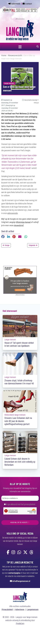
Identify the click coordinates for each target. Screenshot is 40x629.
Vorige (6, 245)
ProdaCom (20, 623)
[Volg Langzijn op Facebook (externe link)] (8, 552)
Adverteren (15, 3)
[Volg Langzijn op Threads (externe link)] (31, 552)
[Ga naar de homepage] (20, 30)
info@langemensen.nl (21, 581)
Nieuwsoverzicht (15, 55)
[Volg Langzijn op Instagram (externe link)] (13, 552)
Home (3, 55)
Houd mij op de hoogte (19, 522)
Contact (28, 3)
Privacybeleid (7, 609)
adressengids (12, 213)
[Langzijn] (20, 597)
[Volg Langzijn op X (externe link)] (25, 552)
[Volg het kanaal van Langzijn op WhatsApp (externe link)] (19, 552)
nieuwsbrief (19, 225)
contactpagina (14, 573)
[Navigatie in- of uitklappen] (20, 46)
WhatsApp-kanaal (23, 222)
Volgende (32, 245)
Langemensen (32, 609)
